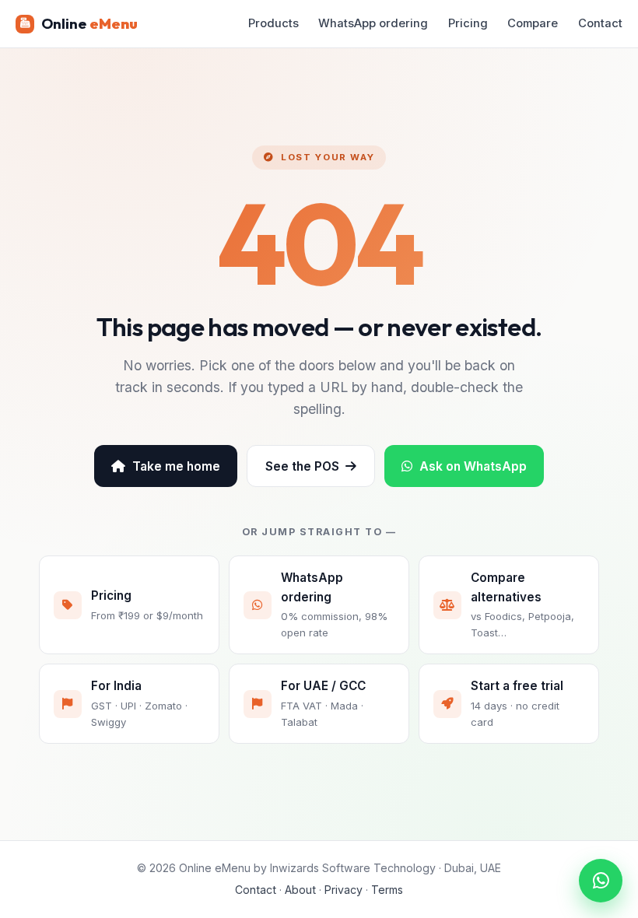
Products (273, 23)
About (300, 889)
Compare (532, 23)
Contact (600, 23)
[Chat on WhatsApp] (600, 880)
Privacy (343, 889)
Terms (387, 889)
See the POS (302, 466)
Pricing (468, 23)
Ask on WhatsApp (473, 466)
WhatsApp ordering (373, 23)
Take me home (176, 466)
